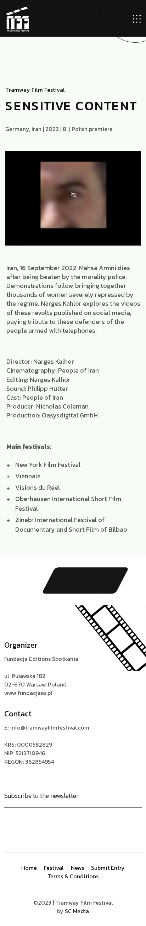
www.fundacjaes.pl (28, 693)
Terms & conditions (73, 876)
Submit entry (108, 867)
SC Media (77, 911)
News (77, 867)
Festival (54, 867)
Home (29, 867)
